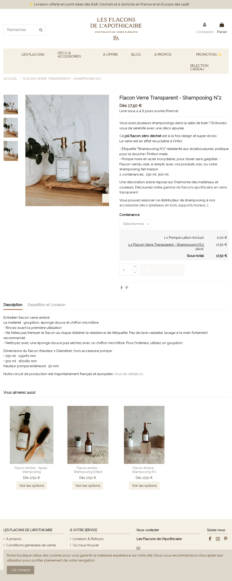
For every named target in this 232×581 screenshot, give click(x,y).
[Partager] (122, 288)
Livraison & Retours (88, 539)
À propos (13, 539)
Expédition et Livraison (46, 305)
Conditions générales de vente (31, 545)
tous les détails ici (129, 374)
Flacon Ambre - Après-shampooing (31, 470)
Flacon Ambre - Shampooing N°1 (144, 470)
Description (12, 305)
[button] (33, 54)
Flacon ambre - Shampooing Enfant (88, 470)
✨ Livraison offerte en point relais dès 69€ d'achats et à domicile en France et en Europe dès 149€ (109, 4)
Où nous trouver (86, 545)
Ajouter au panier (165, 270)
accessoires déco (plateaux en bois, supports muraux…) (163, 205)
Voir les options (31, 486)
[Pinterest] (127, 288)
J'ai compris (20, 570)
